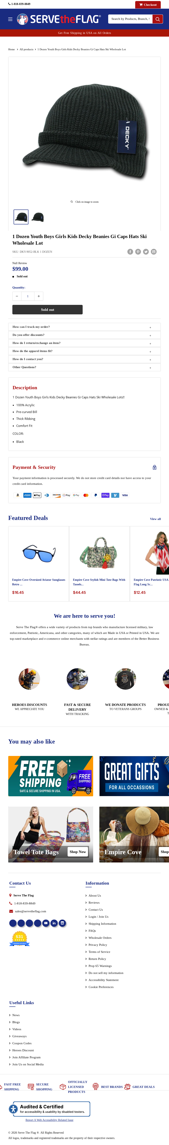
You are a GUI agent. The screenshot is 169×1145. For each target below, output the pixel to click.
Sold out (47, 310)
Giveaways (19, 1036)
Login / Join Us (98, 916)
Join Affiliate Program (32, 1058)
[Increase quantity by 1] (38, 296)
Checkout (150, 4)
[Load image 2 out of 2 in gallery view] (37, 217)
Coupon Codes (22, 1043)
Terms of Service (99, 951)
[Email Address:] (154, 251)
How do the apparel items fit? (33, 351)
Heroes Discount (23, 1050)
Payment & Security (34, 467)
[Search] (158, 19)
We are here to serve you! (84, 616)
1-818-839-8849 (20, 4)
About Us (95, 895)
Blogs (16, 1022)
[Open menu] (10, 19)
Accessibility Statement (104, 980)
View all (156, 519)
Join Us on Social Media (28, 1064)
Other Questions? (24, 367)
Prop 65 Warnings (100, 966)
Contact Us (96, 909)
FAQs (92, 930)
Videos (16, 1029)
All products (26, 49)
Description (25, 387)
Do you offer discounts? (29, 335)
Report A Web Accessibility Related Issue (49, 1120)
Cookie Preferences (101, 987)
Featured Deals (28, 517)
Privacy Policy (98, 944)
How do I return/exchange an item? (37, 343)
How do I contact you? (28, 359)
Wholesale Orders (100, 937)
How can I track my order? (31, 326)
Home (11, 49)
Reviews (94, 902)
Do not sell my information (106, 973)
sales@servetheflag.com (30, 911)
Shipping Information (102, 923)
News (16, 1015)
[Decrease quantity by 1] (17, 296)
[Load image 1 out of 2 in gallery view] (21, 217)
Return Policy (97, 959)
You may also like (31, 741)
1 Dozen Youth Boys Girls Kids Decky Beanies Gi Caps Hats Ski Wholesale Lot (79, 240)
